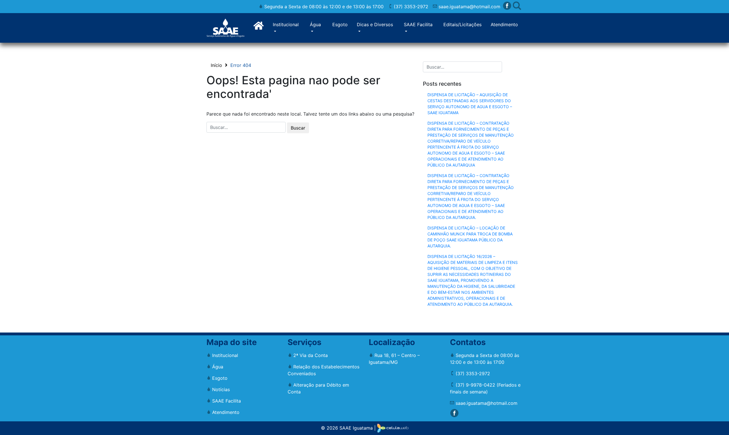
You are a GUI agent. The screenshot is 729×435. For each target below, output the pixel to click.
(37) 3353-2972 (410, 6)
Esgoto (340, 24)
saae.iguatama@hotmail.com (468, 6)
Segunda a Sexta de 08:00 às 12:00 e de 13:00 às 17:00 (323, 6)
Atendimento (504, 24)
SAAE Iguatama (356, 427)
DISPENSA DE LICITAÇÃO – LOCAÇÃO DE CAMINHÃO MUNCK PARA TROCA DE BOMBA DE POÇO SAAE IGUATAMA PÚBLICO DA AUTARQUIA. (470, 236)
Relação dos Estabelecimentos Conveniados (323, 370)
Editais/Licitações (462, 24)
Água (315, 24)
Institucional (286, 24)
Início (216, 65)
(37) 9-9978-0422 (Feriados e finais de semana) (485, 388)
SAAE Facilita (418, 24)
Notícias (220, 389)
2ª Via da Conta (310, 355)
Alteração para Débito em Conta (318, 388)
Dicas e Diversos (375, 24)
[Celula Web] (392, 427)
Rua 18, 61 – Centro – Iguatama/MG (394, 358)
